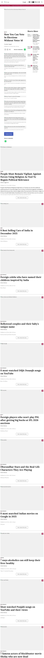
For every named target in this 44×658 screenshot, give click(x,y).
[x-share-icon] (7, 50)
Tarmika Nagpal (8, 44)
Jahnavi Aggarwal (4, 182)
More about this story (22, 197)
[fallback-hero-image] (30, 35)
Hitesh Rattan (3, 236)
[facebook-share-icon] (5, 50)
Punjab (24, 2)
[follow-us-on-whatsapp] (24, 49)
